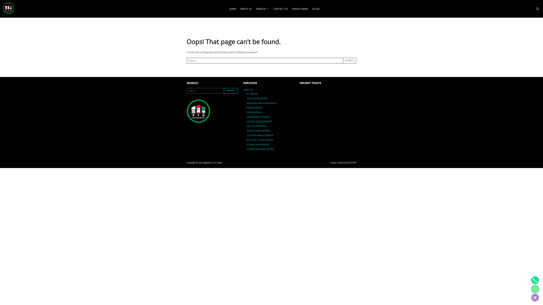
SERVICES (261, 8)
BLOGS (316, 8)
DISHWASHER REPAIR (258, 116)
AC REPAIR (252, 93)
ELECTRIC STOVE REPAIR (260, 139)
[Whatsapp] (535, 289)
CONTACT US (280, 8)
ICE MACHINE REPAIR (258, 144)
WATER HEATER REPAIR (259, 121)
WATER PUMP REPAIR (258, 130)
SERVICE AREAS (300, 8)
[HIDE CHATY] (535, 297)
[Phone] (535, 280)
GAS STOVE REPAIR (257, 126)
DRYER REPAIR (254, 112)
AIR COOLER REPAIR (257, 98)
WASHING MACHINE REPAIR (261, 103)
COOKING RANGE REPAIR (260, 135)
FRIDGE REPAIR (255, 107)
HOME (232, 8)
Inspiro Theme (337, 162)
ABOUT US (246, 8)
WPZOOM (351, 162)
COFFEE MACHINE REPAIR (260, 149)
